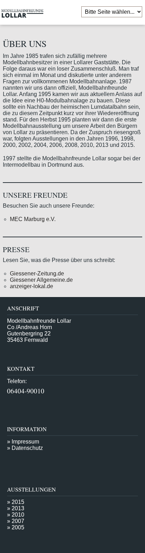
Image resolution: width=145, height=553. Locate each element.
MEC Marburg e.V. (33, 219)
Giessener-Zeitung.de (37, 273)
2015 (18, 502)
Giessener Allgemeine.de (41, 280)
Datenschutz (27, 448)
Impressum (25, 442)
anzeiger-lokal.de (31, 286)
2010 (18, 515)
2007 (18, 521)
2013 (18, 508)
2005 (18, 527)
